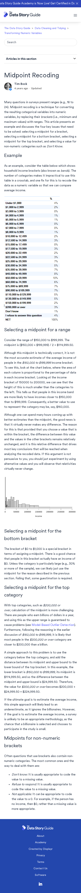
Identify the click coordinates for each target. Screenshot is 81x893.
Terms (40, 862)
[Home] (22, 16)
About (40, 836)
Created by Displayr (41, 849)
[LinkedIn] (40, 884)
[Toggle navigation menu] (75, 15)
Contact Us (40, 868)
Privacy (40, 855)
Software (40, 875)
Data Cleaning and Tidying (50, 28)
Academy (40, 842)
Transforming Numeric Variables (23, 33)
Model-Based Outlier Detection (53, 625)
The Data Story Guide (17, 28)
